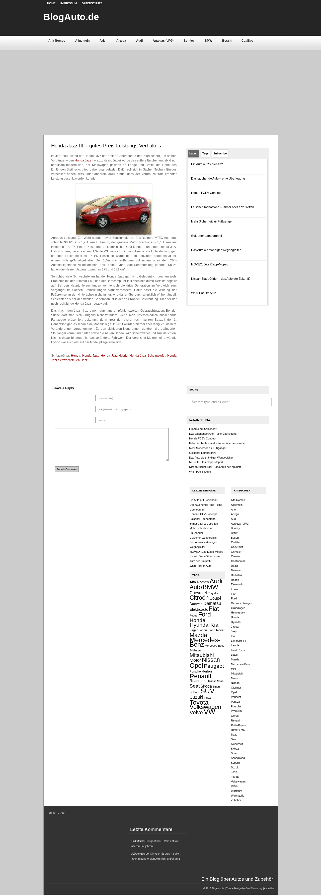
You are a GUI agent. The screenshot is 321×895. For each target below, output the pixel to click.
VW (209, 711)
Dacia (234, 565)
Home (51, 3)
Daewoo (196, 604)
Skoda (206, 686)
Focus (193, 615)
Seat (195, 686)
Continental (238, 561)
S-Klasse (210, 681)
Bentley (189, 40)
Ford (204, 614)
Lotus (234, 654)
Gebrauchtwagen (241, 603)
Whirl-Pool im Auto (203, 293)
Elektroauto (199, 609)
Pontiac (235, 701)
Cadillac (247, 40)
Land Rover (216, 630)
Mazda (198, 635)
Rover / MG (238, 729)
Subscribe (220, 153)
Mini (233, 668)
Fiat (214, 608)
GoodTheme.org (254, 888)
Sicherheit (237, 743)
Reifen (207, 671)
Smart (216, 686)
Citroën (199, 597)
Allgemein (82, 40)
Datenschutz (92, 3)
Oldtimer (236, 687)
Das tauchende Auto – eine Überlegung (218, 178)
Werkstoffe (237, 795)
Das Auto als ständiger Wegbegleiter (216, 250)
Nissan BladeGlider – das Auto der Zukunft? (221, 279)
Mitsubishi (202, 655)
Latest (193, 153)
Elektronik (237, 584)
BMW (208, 40)
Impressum (68, 3)
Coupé (215, 598)
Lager (194, 630)
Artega (121, 40)
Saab (220, 681)
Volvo (196, 712)
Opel (196, 665)
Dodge (235, 579)
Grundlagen (238, 607)
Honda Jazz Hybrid (114, 355)
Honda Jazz (90, 355)
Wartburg (236, 790)
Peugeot (214, 666)
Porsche (195, 671)
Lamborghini (238, 640)
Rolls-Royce (238, 725)
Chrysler (213, 593)
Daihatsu (212, 603)
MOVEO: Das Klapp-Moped (209, 264)
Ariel (103, 40)
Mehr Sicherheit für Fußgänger (212, 221)
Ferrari (235, 589)
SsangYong (238, 757)
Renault (200, 676)
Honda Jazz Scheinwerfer (147, 355)
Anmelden (269, 888)
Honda (75, 355)
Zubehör (236, 800)
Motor (195, 660)
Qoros (235, 715)
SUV (207, 691)
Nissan (211, 659)
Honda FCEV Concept (206, 193)
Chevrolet (198, 593)
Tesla (234, 771)
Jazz (84, 360)
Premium (236, 710)
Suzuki (196, 697)
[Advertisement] (160, 87)
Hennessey (238, 612)
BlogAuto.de (71, 17)
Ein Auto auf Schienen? (207, 164)
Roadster (197, 681)
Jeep (234, 631)
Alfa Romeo (56, 40)
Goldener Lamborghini (206, 236)
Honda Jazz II (84, 160)
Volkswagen (205, 706)
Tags (205, 153)
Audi (139, 40)
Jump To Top (56, 812)
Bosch (226, 40)
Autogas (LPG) (163, 40)
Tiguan (208, 697)
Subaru (195, 692)
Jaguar (235, 626)
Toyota (199, 702)
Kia (214, 625)
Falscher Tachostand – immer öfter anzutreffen (222, 207)
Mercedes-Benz (205, 642)
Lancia (203, 630)
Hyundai (200, 625)
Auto (196, 587)
